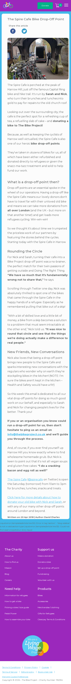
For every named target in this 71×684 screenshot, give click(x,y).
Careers (8, 580)
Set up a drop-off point (48, 568)
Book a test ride (45, 672)
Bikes (40, 595)
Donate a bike (44, 562)
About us (9, 556)
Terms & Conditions (11, 667)
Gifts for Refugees (46, 613)
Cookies (45, 667)
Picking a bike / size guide (17, 607)
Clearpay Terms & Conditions (51, 619)
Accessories (43, 601)
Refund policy (27, 672)
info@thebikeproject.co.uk (26, 434)
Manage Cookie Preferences (15, 677)
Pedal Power (11, 613)
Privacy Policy (31, 667)
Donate (45, 5)
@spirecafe (35, 479)
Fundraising (43, 574)
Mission (8, 568)
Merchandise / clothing (48, 607)
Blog (7, 574)
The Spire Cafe (17, 479)
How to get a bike (13, 601)
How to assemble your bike (17, 619)
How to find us (11, 562)
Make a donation (45, 556)
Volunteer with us (46, 580)
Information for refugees (16, 595)
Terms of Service (9, 672)
